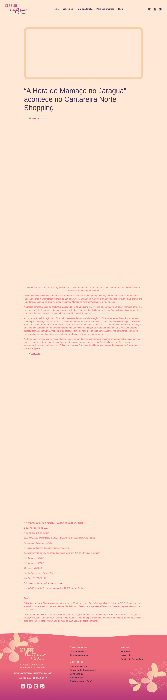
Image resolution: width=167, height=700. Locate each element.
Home (56, 9)
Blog (120, 9)
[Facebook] (155, 9)
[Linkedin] (160, 9)
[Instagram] (150, 9)
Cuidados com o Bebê (81, 681)
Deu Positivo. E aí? (79, 666)
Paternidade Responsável (83, 670)
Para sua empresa (105, 9)
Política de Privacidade (132, 659)
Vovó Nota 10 (76, 674)
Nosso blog (126, 655)
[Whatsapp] (42, 686)
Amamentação (77, 677)
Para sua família (85, 9)
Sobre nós (68, 9)
